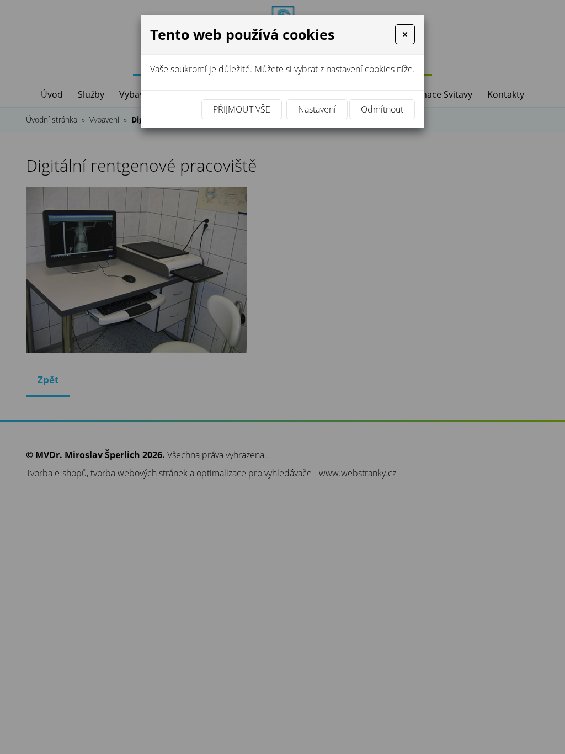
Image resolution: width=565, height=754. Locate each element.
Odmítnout (382, 109)
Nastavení (317, 109)
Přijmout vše (241, 109)
